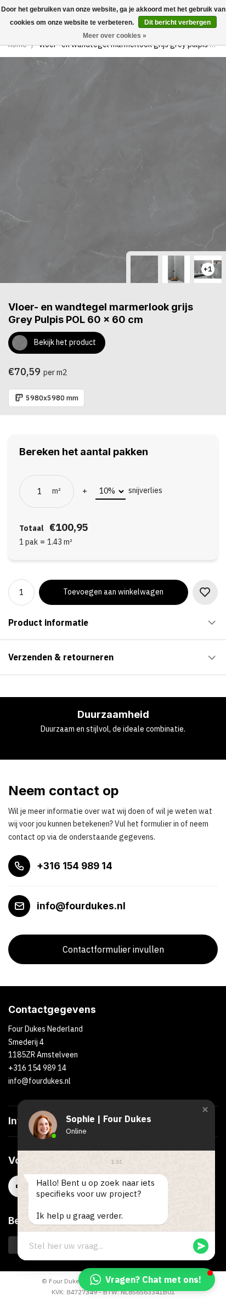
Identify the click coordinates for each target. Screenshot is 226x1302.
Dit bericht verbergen (177, 22)
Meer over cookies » (114, 35)
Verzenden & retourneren (61, 657)
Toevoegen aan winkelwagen (113, 592)
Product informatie (48, 622)
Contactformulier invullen (113, 949)
